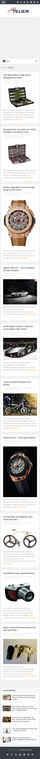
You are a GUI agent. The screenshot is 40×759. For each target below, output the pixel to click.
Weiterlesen (17, 120)
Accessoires (8, 635)
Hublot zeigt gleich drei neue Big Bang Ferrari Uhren (18, 188)
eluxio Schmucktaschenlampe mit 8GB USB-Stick (19, 628)
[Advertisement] (20, 38)
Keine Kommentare (17, 137)
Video (6, 578)
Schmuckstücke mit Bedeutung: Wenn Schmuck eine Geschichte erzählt (23, 697)
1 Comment (15, 83)
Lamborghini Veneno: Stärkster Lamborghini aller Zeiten (18, 327)
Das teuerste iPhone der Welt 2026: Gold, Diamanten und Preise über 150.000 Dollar (24, 708)
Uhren (7, 195)
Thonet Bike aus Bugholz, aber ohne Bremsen (18, 518)
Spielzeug (8, 83)
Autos (6, 275)
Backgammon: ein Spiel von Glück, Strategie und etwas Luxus (19, 130)
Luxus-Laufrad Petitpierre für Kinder (17, 383)
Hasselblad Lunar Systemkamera (19, 573)
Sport (6, 389)
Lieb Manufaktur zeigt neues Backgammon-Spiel (17, 76)
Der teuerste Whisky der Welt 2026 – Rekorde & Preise (24, 730)
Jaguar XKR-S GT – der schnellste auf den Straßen (18, 269)
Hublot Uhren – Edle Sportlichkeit (19, 437)
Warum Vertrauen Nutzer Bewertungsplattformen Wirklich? (24, 739)
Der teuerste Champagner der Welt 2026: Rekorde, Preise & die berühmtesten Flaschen (24, 719)
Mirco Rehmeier (15, 81)
